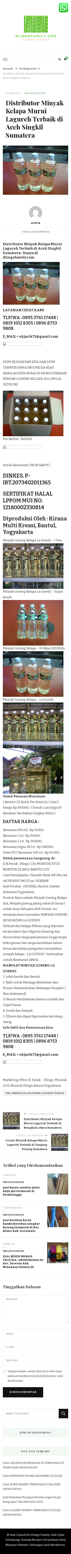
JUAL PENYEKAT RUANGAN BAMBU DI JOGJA (32, 1476)
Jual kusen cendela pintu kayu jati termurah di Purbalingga (21, 1191)
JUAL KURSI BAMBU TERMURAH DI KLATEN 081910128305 (31, 1487)
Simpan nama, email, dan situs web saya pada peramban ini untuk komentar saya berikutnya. (35, 1376)
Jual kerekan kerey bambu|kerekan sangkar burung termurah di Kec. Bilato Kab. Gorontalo (21, 1225)
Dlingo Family (40, 1535)
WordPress (57, 1545)
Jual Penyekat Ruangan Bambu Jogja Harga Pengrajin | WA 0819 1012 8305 (32, 1500)
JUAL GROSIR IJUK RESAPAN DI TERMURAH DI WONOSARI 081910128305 (33, 1465)
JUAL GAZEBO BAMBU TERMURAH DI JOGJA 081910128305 (32, 1512)
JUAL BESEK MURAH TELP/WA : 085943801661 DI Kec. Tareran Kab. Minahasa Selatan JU (23, 1262)
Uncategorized (35, 93)
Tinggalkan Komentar (35, 231)
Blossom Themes (16, 1545)
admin (35, 223)
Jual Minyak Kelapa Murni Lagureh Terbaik (35, 1093)
